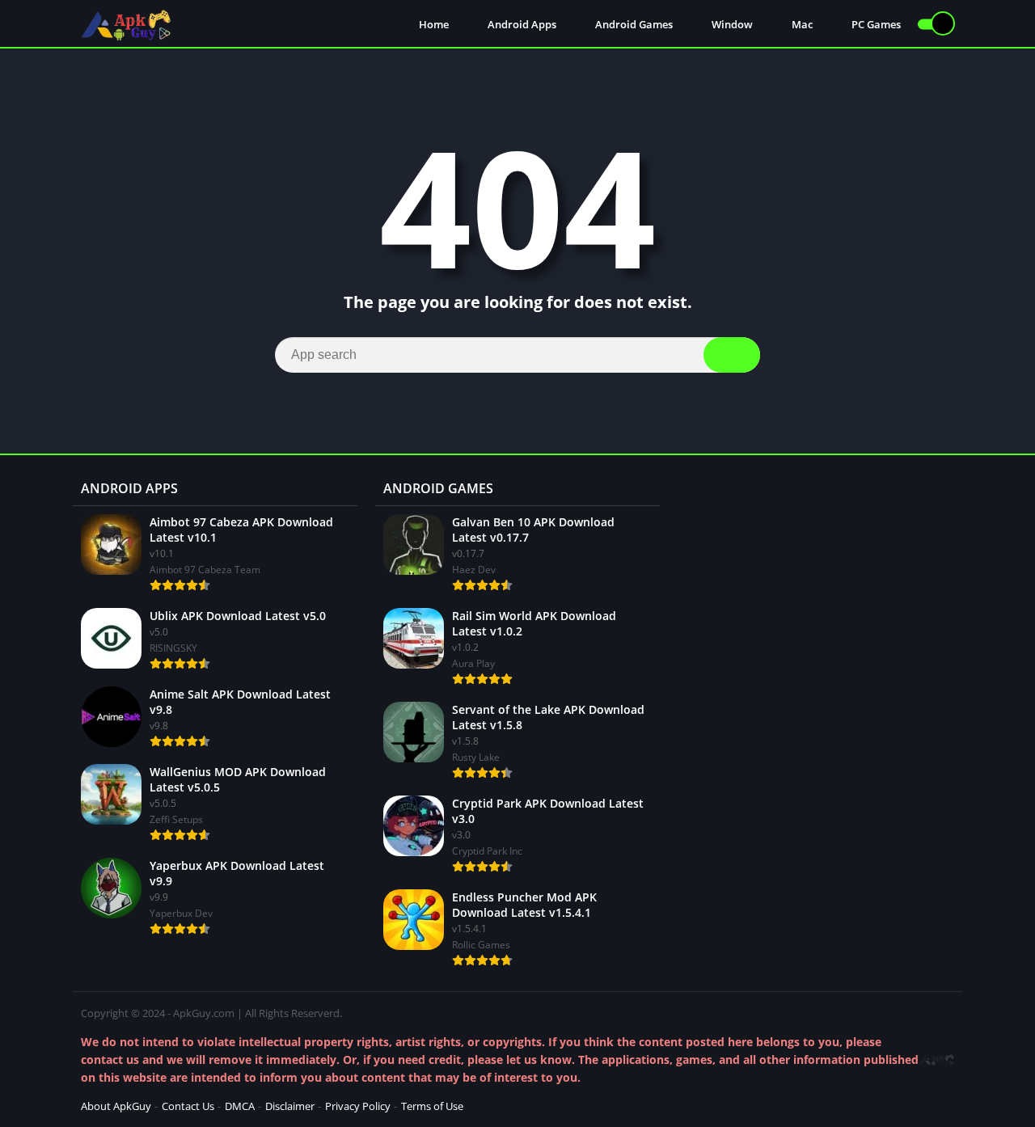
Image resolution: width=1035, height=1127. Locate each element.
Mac (801, 24)
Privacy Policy (358, 1106)
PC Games (875, 24)
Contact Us (188, 1106)
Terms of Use (432, 1106)
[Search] (731, 355)
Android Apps (520, 24)
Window (731, 24)
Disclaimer (290, 1106)
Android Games (633, 24)
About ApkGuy (116, 1106)
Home (432, 24)
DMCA (240, 1106)
